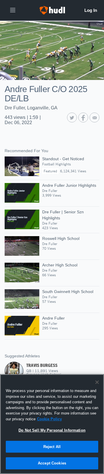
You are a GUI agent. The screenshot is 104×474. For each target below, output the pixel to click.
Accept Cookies (52, 463)
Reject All (52, 447)
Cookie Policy (49, 419)
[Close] (97, 382)
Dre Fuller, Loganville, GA (31, 107)
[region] (52, 424)
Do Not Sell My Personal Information (52, 430)
